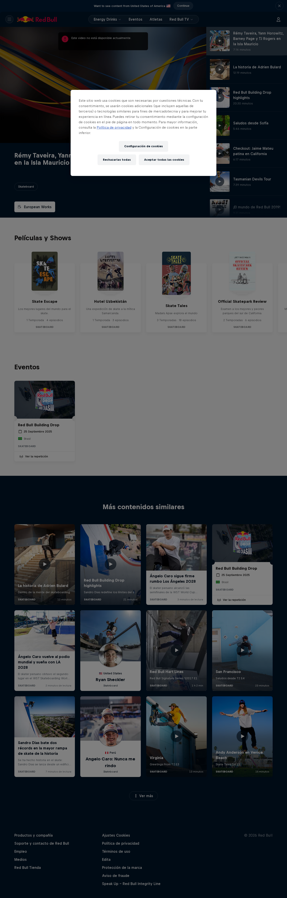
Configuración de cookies (143, 146)
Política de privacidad (114, 127)
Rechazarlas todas (117, 159)
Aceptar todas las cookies (164, 159)
